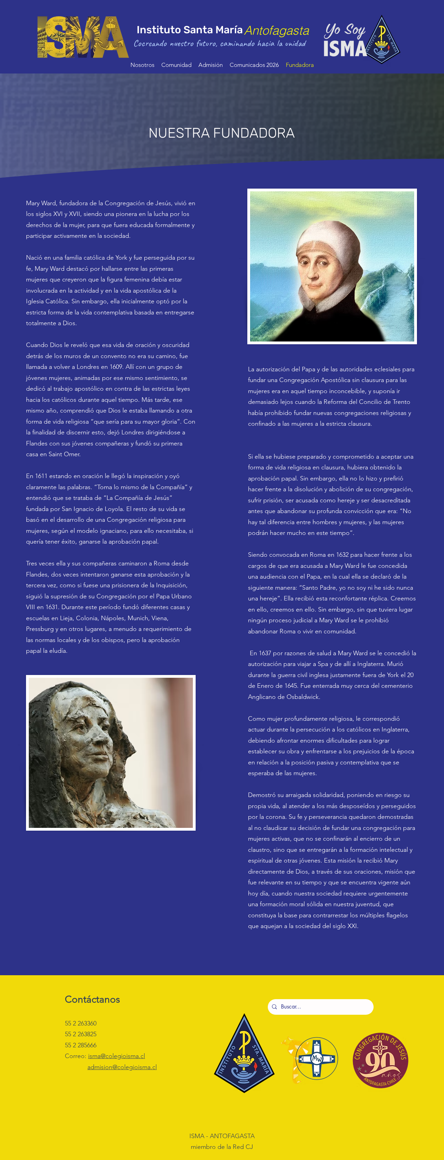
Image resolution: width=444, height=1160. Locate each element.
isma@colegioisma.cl (116, 1056)
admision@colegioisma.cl (122, 1067)
